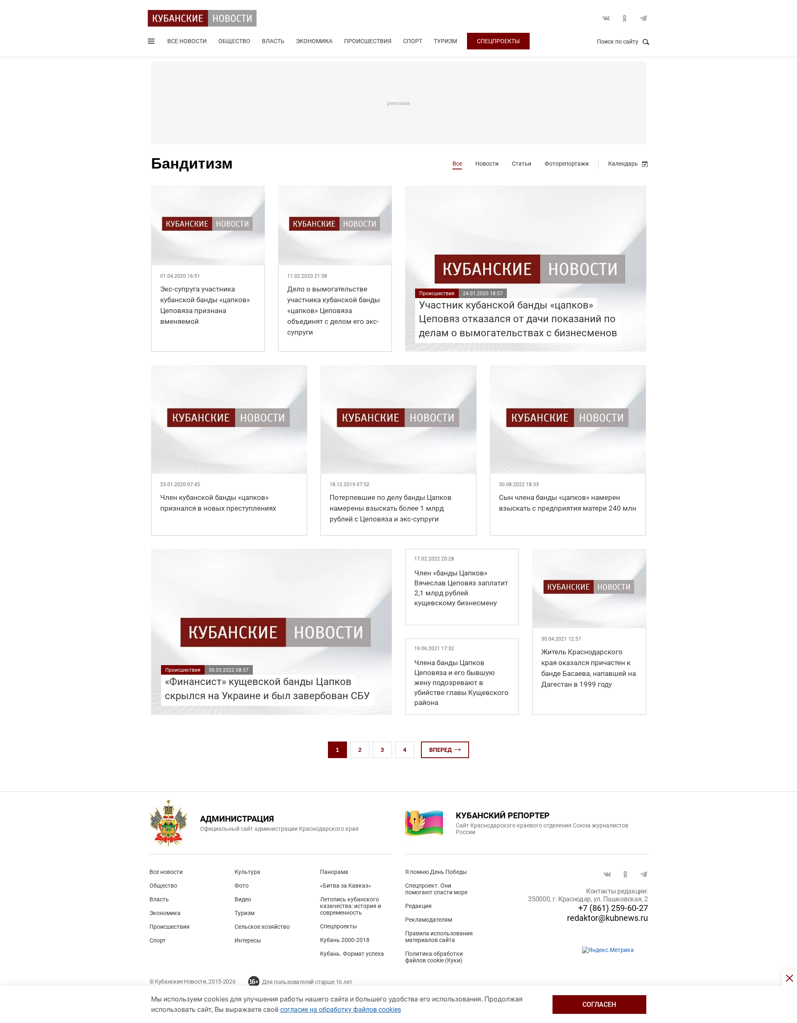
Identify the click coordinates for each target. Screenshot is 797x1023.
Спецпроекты (498, 41)
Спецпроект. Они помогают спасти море (436, 889)
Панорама (334, 872)
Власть (273, 41)
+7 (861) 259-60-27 (613, 908)
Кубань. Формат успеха (352, 953)
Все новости (187, 41)
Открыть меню (152, 43)
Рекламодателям (428, 919)
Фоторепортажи (567, 163)
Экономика (314, 41)
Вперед (440, 749)
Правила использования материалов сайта (439, 936)
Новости (487, 163)
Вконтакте (606, 18)
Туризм (445, 41)
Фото (242, 885)
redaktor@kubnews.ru (607, 918)
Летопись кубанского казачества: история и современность (350, 906)
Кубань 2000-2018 (344, 940)
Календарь (623, 163)
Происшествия (367, 41)
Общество (234, 41)
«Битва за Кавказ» (345, 885)
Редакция (418, 906)
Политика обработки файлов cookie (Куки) (434, 957)
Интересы (248, 940)
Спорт (412, 41)
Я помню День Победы (436, 872)
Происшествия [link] (437, 293)
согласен (599, 1004)
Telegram (643, 18)
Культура (247, 872)
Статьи (521, 163)
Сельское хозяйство (262, 926)
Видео (243, 899)
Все (457, 163)
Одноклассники (625, 18)
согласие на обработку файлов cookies (340, 1009)
